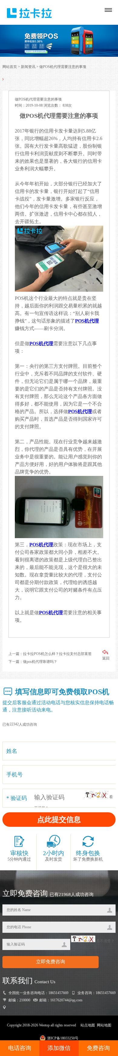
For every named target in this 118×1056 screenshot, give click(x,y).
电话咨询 (19, 1048)
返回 (106, 658)
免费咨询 (98, 1048)
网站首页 (9, 67)
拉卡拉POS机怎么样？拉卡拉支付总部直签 (57, 654)
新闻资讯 (28, 67)
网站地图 (104, 1025)
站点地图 (87, 1025)
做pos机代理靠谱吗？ (40, 662)
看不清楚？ (104, 941)
